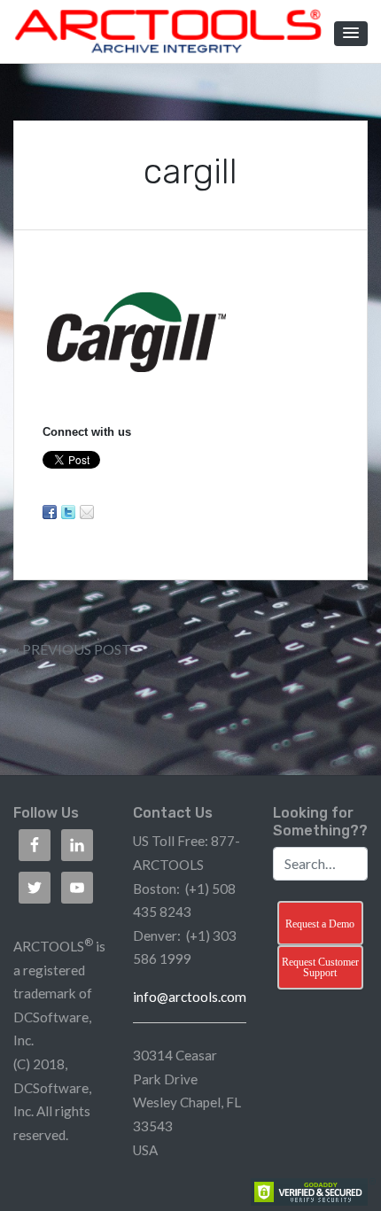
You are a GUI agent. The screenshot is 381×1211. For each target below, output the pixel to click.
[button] (351, 33)
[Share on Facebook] (50, 512)
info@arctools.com (189, 997)
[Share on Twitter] (68, 512)
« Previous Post (72, 648)
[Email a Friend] (87, 512)
